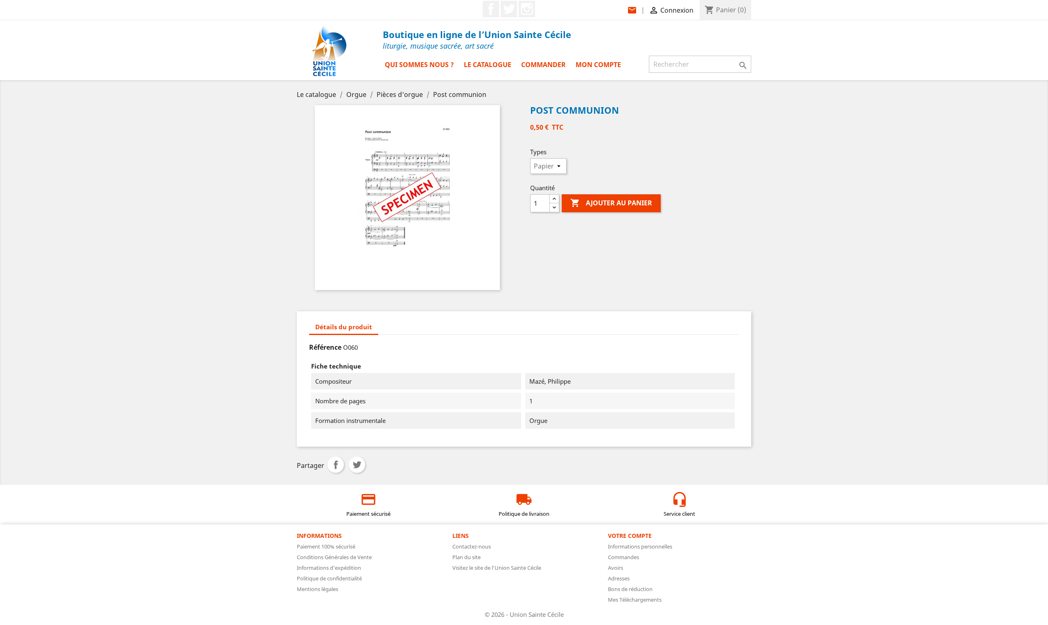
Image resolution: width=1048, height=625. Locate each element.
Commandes (623, 557)
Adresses (619, 578)
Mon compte (598, 64)
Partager (336, 464)
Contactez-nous (471, 546)
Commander (543, 64)
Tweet (357, 464)
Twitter (509, 9)
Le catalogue (487, 64)
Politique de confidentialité (329, 578)
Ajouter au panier (611, 203)
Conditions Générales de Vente (334, 557)
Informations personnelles (640, 546)
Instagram (527, 9)
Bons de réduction (630, 589)
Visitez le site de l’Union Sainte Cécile (496, 567)
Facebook (491, 9)
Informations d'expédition (329, 567)
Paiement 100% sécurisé (326, 546)
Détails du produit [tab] (343, 327)
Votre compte (630, 536)
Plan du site (466, 557)
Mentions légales (317, 589)
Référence (325, 347)
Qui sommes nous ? (419, 64)
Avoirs (615, 567)
